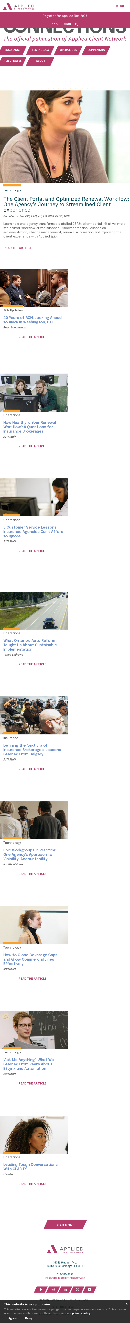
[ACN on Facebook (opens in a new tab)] (41, 1289)
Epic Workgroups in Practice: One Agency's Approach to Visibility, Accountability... (29, 855)
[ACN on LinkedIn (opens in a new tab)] (65, 1289)
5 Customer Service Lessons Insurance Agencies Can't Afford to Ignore (33, 532)
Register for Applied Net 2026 (65, 16)
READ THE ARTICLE (18, 248)
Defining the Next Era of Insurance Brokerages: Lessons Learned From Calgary (32, 750)
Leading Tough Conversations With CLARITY (30, 1167)
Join (55, 24)
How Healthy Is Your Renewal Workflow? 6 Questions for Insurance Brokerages (29, 427)
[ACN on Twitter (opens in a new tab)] (77, 1289)
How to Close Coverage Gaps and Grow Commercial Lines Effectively (30, 959)
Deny (28, 1318)
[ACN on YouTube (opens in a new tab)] (90, 1289)
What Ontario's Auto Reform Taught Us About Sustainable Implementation (30, 645)
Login (67, 24)
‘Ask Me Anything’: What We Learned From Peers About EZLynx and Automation (28, 1064)
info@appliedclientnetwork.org (65, 1278)
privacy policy (81, 1313)
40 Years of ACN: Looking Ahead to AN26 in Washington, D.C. (32, 320)
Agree (12, 1318)
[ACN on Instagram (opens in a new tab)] (53, 1289)
